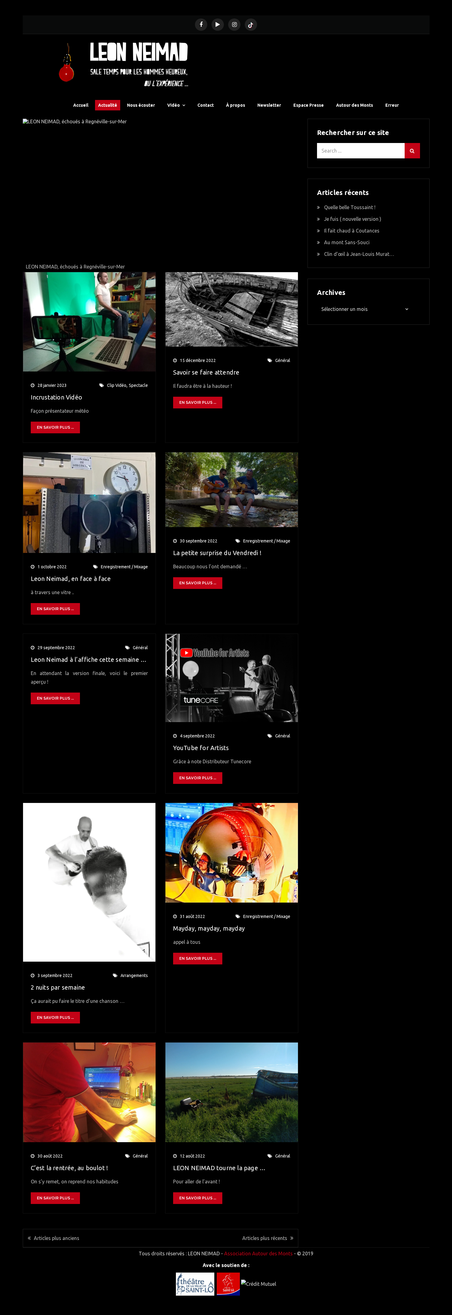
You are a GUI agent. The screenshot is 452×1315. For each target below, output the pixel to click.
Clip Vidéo (116, 385)
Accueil (80, 105)
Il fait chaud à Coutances (351, 230)
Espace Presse (308, 105)
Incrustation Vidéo (56, 397)
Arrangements (134, 975)
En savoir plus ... (55, 427)
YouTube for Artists (201, 747)
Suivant (290, 193)
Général (282, 360)
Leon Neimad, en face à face (71, 578)
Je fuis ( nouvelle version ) (352, 219)
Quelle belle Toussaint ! (349, 207)
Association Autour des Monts (258, 1253)
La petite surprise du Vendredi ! (217, 552)
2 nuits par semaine (58, 987)
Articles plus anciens (56, 1238)
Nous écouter (141, 105)
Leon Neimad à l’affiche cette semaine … (89, 659)
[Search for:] (368, 150)
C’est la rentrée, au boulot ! (69, 1167)
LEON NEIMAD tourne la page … (219, 1167)
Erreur (392, 105)
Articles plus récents (264, 1238)
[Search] (412, 150)
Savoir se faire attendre (206, 372)
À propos (235, 105)
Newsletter (269, 105)
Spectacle (138, 385)
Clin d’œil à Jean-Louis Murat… (359, 254)
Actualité (107, 105)
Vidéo (173, 105)
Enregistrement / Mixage (124, 566)
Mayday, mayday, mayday (209, 928)
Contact (205, 105)
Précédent (30, 193)
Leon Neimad (139, 51)
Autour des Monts (354, 105)
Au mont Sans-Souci (347, 242)
